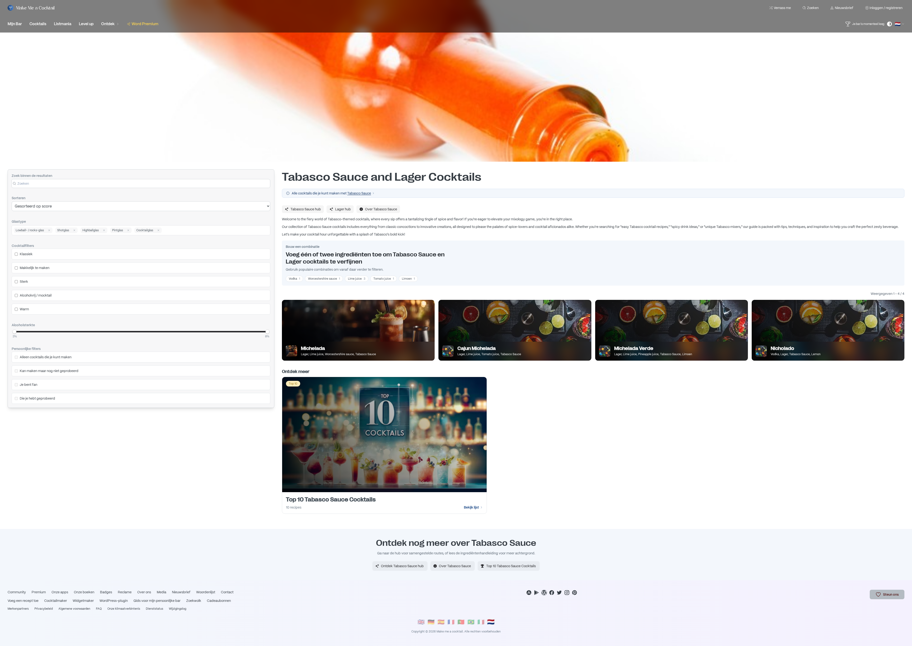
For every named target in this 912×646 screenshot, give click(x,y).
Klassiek (26, 254)
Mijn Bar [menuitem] (15, 23)
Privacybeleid (43, 609)
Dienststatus (154, 609)
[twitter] (559, 592)
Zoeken (813, 8)
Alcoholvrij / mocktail (36, 295)
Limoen (408, 279)
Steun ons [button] (891, 594)
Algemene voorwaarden (74, 609)
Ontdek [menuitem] (107, 23)
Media (161, 592)
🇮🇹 (480, 622)
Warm (24, 309)
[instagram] (567, 592)
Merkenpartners (18, 609)
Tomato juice (383, 279)
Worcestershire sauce (324, 279)
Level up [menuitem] (86, 23)
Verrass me (782, 8)
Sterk (24, 281)
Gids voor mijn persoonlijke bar (156, 601)
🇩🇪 (431, 622)
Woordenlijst (205, 592)
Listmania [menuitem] (62, 23)
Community (17, 592)
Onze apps (60, 592)
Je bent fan (28, 384)
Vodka (294, 279)
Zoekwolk (193, 601)
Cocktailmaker (55, 601)
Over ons (144, 592)
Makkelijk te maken (34, 268)
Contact (227, 592)
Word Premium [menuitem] (145, 23)
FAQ (99, 609)
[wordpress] (544, 592)
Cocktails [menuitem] (37, 23)
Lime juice (356, 279)
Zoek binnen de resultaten (32, 176)
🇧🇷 (471, 622)
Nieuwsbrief (844, 8)
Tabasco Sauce (359, 193)
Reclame (125, 592)
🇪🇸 (441, 622)
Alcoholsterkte (23, 325)
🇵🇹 (461, 622)
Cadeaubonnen (219, 601)
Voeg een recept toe (23, 601)
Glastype (19, 221)
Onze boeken (84, 592)
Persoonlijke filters (26, 349)
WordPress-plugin (114, 601)
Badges (106, 592)
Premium (39, 592)
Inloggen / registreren (885, 8)
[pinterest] (574, 592)
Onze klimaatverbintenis (123, 609)
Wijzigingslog (177, 609)
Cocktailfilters (23, 246)
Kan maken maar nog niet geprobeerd (49, 371)
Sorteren (18, 198)
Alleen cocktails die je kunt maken (45, 357)
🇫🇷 (451, 622)
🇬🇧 (421, 622)
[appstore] (529, 592)
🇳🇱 (491, 622)
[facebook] (552, 592)
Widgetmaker (83, 601)
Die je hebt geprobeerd (37, 398)
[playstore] (536, 592)
